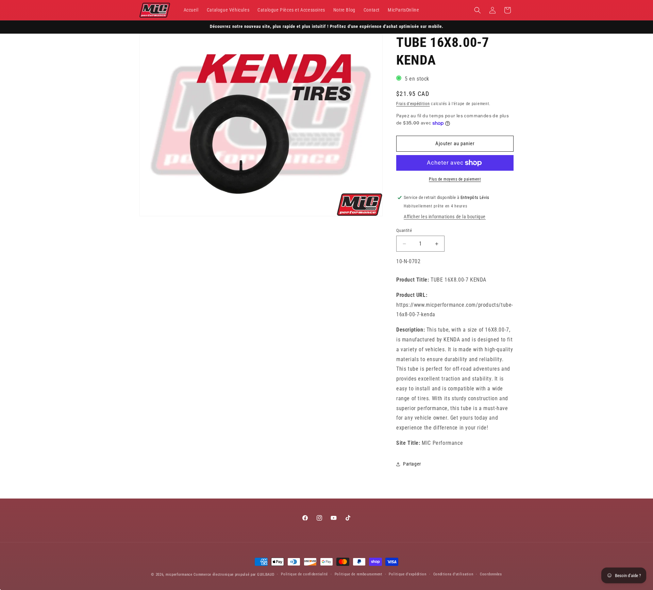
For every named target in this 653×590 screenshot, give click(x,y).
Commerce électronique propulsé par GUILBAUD (234, 574)
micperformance (179, 574)
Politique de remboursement (358, 574)
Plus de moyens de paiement (455, 179)
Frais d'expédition (413, 103)
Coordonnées (491, 574)
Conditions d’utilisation (453, 574)
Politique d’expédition (407, 574)
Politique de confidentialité (304, 574)
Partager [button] (412, 464)
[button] (477, 10)
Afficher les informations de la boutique (445, 216)
